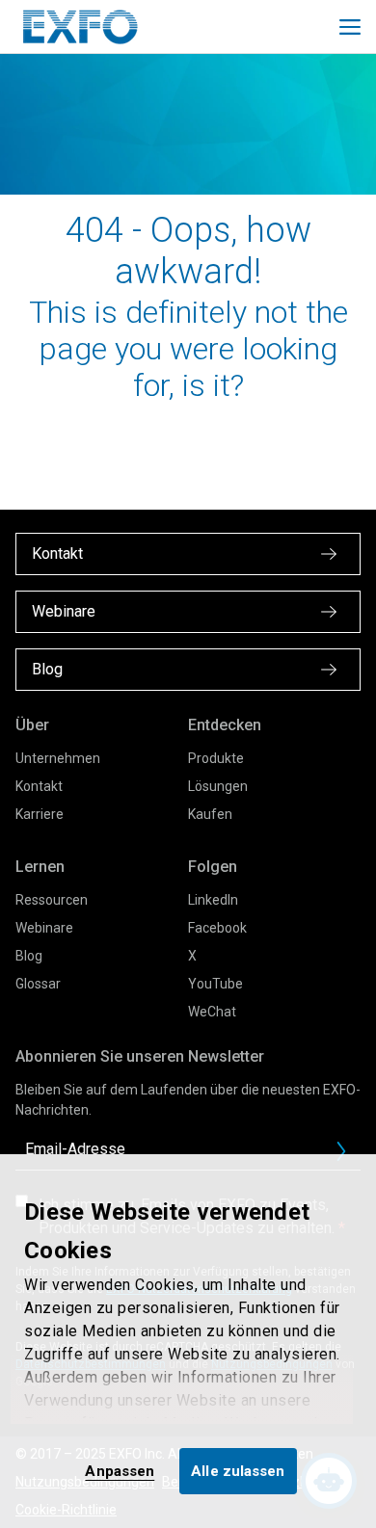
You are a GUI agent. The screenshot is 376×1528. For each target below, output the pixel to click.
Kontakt (39, 786)
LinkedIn (213, 900)
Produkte (216, 758)
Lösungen (218, 786)
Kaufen (210, 814)
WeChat (212, 1011)
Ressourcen (51, 900)
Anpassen (119, 1471)
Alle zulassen (237, 1471)
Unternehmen (57, 758)
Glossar (38, 983)
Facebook (217, 927)
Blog (28, 955)
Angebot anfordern (349, 1156)
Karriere (39, 814)
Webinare (44, 927)
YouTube (215, 983)
